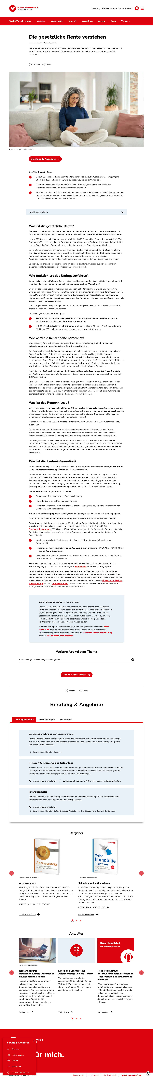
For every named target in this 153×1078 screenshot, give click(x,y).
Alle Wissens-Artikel (74, 674)
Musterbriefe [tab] (66, 720)
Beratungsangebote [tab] (24, 720)
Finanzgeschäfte (38, 791)
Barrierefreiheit (110, 1075)
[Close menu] (33, 1041)
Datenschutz (78, 1075)
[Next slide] (141, 873)
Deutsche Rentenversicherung (97, 632)
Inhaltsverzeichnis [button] (38, 212)
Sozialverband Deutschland (60, 635)
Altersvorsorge (27, 883)
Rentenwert (80, 566)
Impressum (93, 1075)
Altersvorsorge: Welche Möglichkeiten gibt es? (40, 659)
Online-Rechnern (60, 583)
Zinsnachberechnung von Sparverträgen (51, 734)
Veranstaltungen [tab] (47, 720)
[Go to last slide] (11, 873)
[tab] (72, 920)
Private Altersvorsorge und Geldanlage (51, 762)
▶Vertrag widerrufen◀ (131, 1075)
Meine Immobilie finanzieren (94, 883)
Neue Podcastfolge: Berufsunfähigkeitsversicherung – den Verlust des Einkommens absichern (115, 975)
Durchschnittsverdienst (40, 529)
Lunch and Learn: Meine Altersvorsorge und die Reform (75, 972)
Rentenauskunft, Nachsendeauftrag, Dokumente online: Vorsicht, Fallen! (36, 973)
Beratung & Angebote (43, 159)
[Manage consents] (148, 1073)
